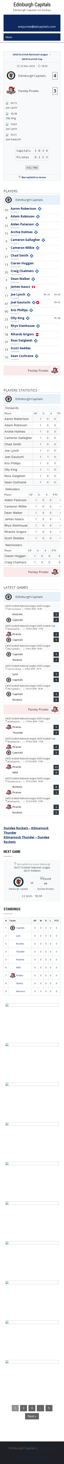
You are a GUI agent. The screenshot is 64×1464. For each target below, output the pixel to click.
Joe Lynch (18, 294)
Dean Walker (20, 279)
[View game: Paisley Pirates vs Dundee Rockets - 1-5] (32, 806)
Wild (18, 967)
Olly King (17, 318)
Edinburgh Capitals (32, 4)
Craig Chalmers (22, 271)
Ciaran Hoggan (22, 263)
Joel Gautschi (20, 302)
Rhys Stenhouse (23, 326)
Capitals (20, 927)
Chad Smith (19, 255)
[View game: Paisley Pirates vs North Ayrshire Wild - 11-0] (32, 766)
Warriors (20, 991)
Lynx (18, 935)
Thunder (20, 951)
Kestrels (20, 959)
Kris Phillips (19, 310)
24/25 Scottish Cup (32, 59)
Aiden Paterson (22, 224)
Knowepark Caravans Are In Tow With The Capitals (31, 1367)
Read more (43, 1028)
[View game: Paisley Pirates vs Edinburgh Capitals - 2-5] (32, 633)
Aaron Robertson (23, 209)
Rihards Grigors (22, 334)
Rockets (20, 943)
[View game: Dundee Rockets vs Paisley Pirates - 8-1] (32, 786)
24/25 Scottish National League (30, 54)
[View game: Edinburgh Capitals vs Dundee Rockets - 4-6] (32, 693)
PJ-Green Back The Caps (25, 1246)
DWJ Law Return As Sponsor (28, 1167)
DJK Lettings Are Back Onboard (31, 1008)
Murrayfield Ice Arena (34, 177)
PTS (55, 494)
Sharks (19, 983)
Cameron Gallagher (25, 240)
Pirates (19, 975)
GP (35, 413)
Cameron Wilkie (22, 248)
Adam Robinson (22, 216)
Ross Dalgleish (21, 340)
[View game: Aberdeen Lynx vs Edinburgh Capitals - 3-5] (32, 673)
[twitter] (35, 20)
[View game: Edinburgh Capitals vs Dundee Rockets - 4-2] (32, 653)
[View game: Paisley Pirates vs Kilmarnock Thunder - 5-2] (32, 726)
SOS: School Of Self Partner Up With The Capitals (30, 1288)
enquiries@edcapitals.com (37, 26)
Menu (8, 37)
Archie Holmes (22, 232)
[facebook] (28, 20)
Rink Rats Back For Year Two (29, 1048)
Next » (32, 1416)
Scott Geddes (21, 348)
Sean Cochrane (22, 356)
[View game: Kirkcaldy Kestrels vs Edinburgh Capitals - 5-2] (32, 613)
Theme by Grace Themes (32, 1457)
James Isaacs (20, 287)
